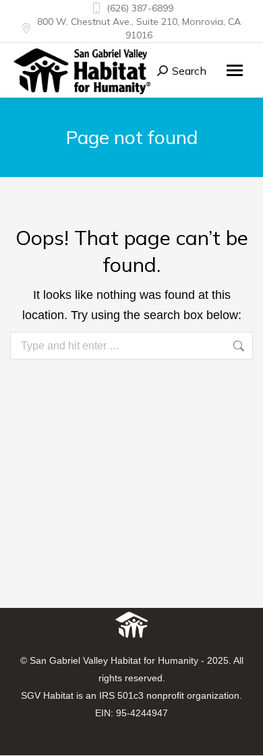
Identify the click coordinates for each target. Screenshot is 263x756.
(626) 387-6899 (140, 8)
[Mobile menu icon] (235, 70)
